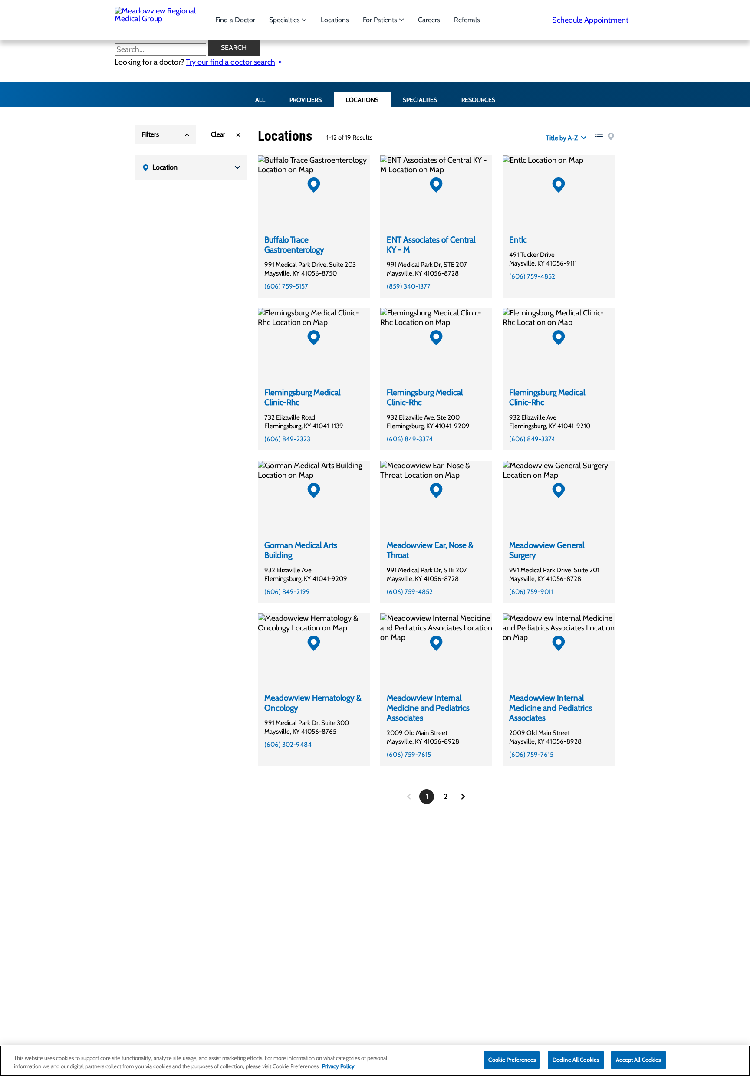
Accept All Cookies (638, 1059)
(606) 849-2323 (287, 439)
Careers (429, 20)
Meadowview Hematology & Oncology (313, 703)
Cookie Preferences (511, 1059)
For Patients (381, 20)
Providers (305, 100)
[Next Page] (463, 796)
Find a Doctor (235, 20)
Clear (218, 134)
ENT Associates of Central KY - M (431, 245)
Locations (335, 20)
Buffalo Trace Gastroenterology (294, 245)
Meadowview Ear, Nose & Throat (430, 550)
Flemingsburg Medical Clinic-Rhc (302, 397)
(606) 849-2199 (287, 592)
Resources (478, 100)
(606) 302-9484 (288, 744)
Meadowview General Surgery (546, 550)
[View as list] (599, 136)
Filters (150, 134)
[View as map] (611, 136)
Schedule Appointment (590, 20)
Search (234, 47)
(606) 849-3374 (410, 439)
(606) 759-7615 (409, 754)
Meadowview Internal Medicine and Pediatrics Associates (428, 708)
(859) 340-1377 (409, 286)
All (260, 100)
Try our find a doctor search (230, 62)
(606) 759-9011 (531, 592)
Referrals (467, 20)
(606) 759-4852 (532, 276)
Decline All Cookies (576, 1059)
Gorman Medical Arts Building (300, 550)
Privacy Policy (338, 1066)
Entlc (518, 240)
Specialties (285, 20)
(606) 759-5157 (286, 286)
